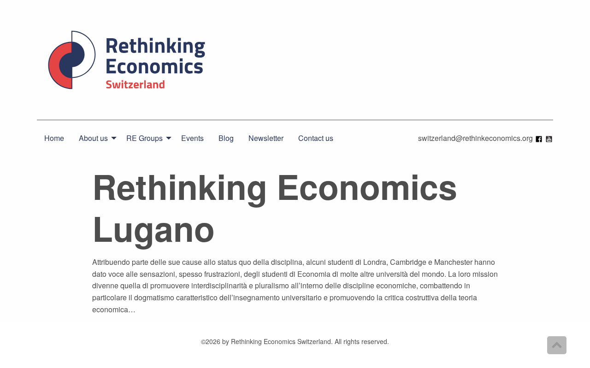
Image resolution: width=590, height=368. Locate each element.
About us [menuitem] (93, 138)
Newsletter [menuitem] (265, 138)
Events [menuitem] (192, 138)
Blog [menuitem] (226, 138)
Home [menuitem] (54, 138)
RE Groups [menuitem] (144, 138)
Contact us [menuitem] (315, 138)
